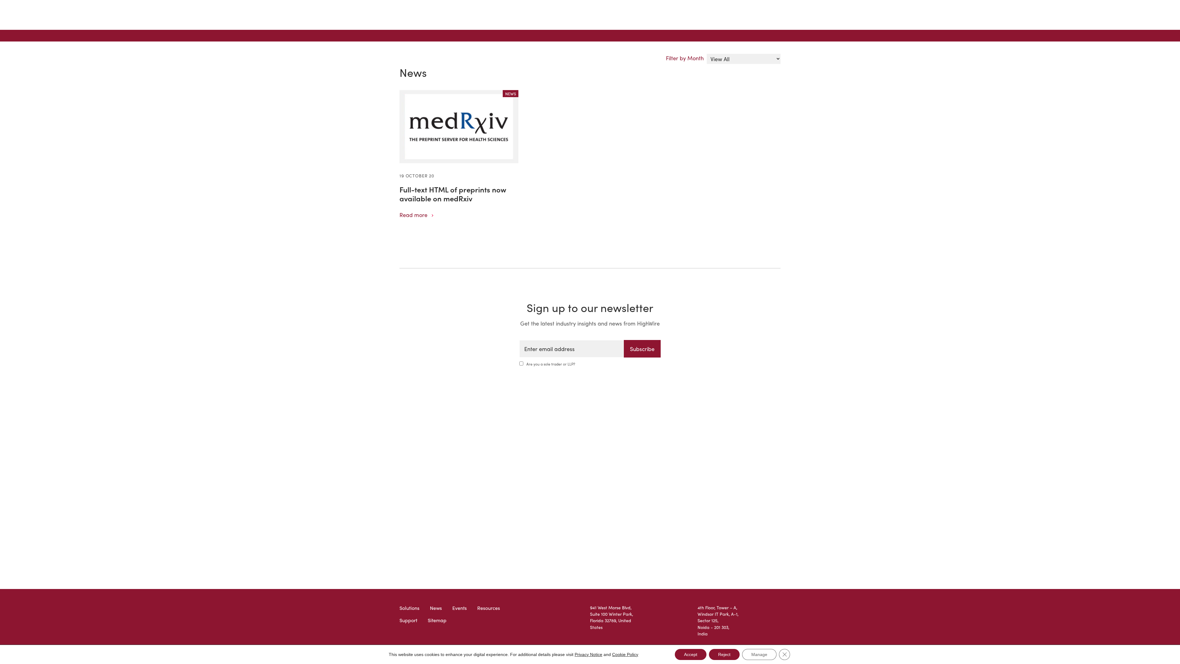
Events (459, 607)
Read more (413, 215)
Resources (488, 607)
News (436, 607)
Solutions (409, 607)
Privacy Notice (588, 654)
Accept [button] (690, 654)
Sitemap (437, 620)
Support (408, 620)
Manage (759, 654)
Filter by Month (685, 58)
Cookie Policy (625, 654)
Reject (724, 654)
